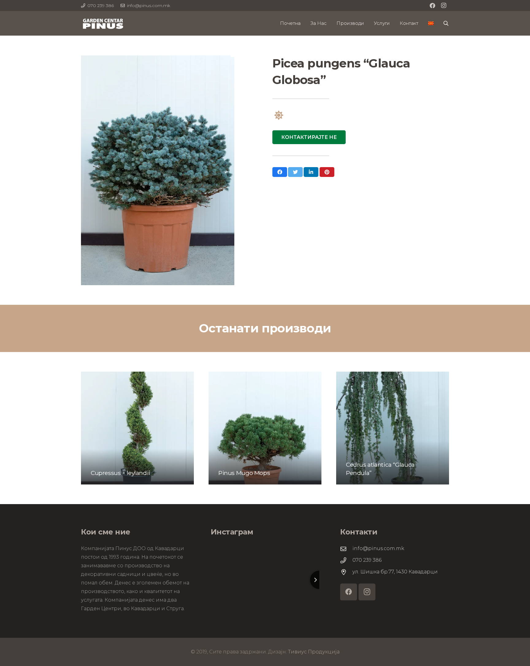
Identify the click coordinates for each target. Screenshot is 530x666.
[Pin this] (327, 172)
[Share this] (279, 172)
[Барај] (446, 23)
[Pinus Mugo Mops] (265, 428)
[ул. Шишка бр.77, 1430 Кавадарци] (346, 572)
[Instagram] (443, 5)
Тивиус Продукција (314, 652)
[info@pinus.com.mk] (346, 549)
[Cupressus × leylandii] (137, 428)
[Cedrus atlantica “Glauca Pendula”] (392, 428)
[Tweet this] (295, 172)
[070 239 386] (346, 560)
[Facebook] (432, 5)
